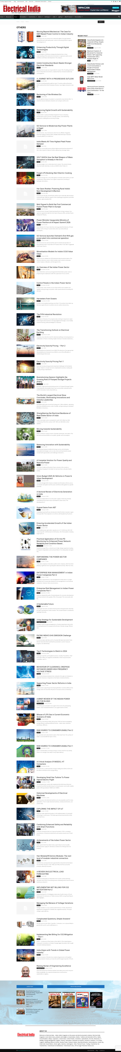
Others (38, 36)
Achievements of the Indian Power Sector (54, 840)
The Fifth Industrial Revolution (49, 314)
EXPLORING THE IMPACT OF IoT (50, 809)
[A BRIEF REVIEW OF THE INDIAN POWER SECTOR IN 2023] (25, 704)
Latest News (39, 384)
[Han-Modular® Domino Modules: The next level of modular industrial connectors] (25, 861)
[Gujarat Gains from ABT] (25, 512)
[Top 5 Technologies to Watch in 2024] (25, 656)
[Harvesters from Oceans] (25, 304)
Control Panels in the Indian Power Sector (54, 283)
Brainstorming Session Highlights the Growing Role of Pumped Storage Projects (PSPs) (54, 379)
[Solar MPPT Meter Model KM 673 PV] (82, 80)
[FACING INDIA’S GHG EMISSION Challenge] (25, 640)
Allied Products (68, 17)
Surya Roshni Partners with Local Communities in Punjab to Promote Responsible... (34, 1011)
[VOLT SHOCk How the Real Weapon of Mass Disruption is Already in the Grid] (25, 162)
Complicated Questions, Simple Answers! (53, 919)
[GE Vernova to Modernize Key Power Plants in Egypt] (25, 131)
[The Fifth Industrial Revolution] (25, 319)
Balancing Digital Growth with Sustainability (55, 110)
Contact (49, 1)
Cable (54, 17)
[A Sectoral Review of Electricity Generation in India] (25, 497)
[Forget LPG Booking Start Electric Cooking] (25, 178)
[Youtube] (120, 1)
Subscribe (31, 1)
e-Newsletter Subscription (40, 1)
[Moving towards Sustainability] (25, 434)
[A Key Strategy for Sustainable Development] (25, 625)
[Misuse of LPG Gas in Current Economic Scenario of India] (25, 719)
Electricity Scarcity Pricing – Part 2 (51, 346)
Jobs (26, 1)
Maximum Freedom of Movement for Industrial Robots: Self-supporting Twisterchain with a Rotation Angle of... (94, 54)
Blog (15, 1)
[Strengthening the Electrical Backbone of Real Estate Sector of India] (25, 418)
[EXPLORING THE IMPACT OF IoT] (25, 814)
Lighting (60, 17)
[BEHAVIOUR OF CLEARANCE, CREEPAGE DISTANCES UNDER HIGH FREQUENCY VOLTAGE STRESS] (25, 672)
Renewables (23, 17)
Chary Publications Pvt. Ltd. (24, 1050)
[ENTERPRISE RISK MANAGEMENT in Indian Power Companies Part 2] (25, 578)
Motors (40, 17)
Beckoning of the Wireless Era (49, 94)
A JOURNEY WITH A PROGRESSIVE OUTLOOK (55, 79)
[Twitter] (118, 1)
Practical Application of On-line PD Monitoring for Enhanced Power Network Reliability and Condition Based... (54, 541)
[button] (119, 17)
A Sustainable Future (45, 604)
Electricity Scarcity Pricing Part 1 (50, 361)
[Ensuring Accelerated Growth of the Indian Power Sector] (25, 528)
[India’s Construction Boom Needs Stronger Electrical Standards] (25, 68)
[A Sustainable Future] (25, 609)
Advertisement (20, 1)
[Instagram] (114, 1)
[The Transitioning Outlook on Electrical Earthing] (25, 335)
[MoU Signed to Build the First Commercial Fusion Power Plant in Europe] (25, 209)
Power (15, 17)
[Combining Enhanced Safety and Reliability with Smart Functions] (25, 829)
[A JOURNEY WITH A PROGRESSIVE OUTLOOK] (25, 84)
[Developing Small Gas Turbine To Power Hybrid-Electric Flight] (25, 782)
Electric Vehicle (40, 703)
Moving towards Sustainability (49, 429)
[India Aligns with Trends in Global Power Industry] (25, 955)
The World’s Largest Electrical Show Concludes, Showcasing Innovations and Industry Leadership (53, 397)
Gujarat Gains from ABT (46, 507)
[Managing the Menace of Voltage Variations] (25, 908)
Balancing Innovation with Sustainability (53, 445)
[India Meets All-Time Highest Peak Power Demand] (25, 146)
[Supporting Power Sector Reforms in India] (25, 688)
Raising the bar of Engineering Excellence (54, 966)
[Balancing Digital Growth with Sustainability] (25, 115)
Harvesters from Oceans (47, 299)
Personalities (78, 17)
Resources (8, 17)
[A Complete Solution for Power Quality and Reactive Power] (25, 465)
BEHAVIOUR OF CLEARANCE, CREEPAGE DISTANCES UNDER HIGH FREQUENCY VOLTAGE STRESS (53, 669)
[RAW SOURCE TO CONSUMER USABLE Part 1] (25, 751)
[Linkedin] (116, 1)
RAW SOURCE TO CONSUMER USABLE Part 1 (55, 746)
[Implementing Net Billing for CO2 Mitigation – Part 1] (25, 939)
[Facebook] (112, 1)
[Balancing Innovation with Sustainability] (25, 450)
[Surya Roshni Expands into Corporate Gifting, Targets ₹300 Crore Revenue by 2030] (82, 43)
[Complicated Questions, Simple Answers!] (25, 924)
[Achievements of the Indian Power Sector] (25, 845)
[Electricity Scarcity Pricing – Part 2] (25, 351)
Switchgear (47, 17)
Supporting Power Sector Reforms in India (54, 683)
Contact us (102, 1050)
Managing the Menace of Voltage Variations (55, 903)
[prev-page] (18, 1018)
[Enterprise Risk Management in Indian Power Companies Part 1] (25, 593)
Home (1, 17)
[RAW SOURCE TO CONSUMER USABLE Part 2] (25, 735)
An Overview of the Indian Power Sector (53, 267)
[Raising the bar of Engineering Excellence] (25, 971)
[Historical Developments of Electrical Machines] (25, 798)
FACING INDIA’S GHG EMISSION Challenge (54, 635)
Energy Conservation (41, 622)
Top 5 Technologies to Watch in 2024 (52, 651)
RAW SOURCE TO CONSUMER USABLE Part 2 (55, 730)
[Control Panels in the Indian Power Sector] (25, 288)
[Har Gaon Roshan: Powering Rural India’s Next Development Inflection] (25, 194)
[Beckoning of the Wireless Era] (25, 99)
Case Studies (40, 545)
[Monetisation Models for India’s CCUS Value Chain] (25, 256)
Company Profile (40, 968)
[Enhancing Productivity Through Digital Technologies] (25, 52)
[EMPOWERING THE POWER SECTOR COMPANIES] (25, 562)
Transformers (32, 17)
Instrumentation (91, 80)
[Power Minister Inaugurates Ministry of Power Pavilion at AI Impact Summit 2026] (25, 225)
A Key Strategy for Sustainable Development (55, 620)
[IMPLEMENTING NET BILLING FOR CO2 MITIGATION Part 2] (25, 892)
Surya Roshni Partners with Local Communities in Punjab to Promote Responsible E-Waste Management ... (95, 67)
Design (38, 673)
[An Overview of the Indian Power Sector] (25, 272)
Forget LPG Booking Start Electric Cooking (54, 173)
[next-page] (20, 1018)
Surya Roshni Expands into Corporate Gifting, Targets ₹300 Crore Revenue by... (34, 992)
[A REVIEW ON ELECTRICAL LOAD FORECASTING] (25, 877)
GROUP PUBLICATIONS (75, 986)
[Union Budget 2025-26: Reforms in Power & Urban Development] (25, 481)
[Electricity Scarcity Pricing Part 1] (25, 366)
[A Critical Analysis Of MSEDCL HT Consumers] (25, 767)
